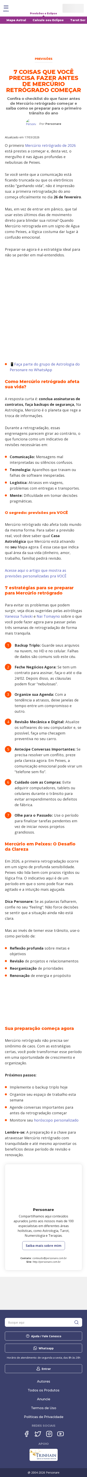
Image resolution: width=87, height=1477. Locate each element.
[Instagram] (49, 1434)
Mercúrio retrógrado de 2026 (50, 145)
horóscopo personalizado (56, 1120)
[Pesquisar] (76, 1322)
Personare (53, 124)
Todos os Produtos (43, 1390)
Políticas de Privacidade (43, 1417)
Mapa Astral (16, 20)
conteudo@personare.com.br (49, 1258)
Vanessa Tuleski (19, 616)
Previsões (43, 59)
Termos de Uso (43, 1408)
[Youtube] (60, 1434)
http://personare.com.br (47, 1262)
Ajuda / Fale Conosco (46, 1336)
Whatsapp (46, 1348)
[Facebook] (26, 1434)
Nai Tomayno (48, 616)
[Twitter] (38, 1434)
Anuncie (43, 1399)
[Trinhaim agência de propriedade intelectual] (44, 1460)
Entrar (46, 1369)
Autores (43, 1381)
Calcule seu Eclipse (48, 20)
